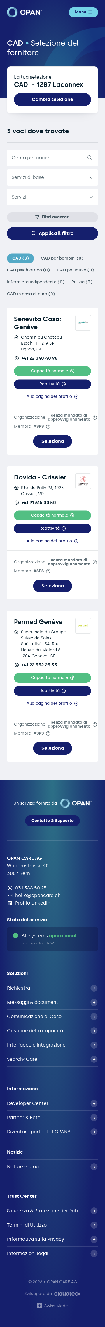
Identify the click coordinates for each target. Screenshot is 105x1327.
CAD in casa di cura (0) (31, 294)
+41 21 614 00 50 (39, 502)
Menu (80, 12)
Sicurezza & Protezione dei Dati (42, 1210)
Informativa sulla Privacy (35, 1239)
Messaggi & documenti (33, 1002)
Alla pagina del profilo (49, 397)
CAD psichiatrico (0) (28, 270)
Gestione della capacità (35, 1030)
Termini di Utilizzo (27, 1225)
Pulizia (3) (81, 282)
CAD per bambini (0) (62, 258)
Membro (29, 426)
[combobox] (52, 197)
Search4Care (22, 1059)
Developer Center (27, 1103)
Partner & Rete (24, 1117)
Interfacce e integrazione (36, 1045)
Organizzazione (52, 417)
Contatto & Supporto (52, 820)
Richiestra (18, 988)
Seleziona (52, 441)
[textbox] (48, 197)
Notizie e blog (23, 1166)
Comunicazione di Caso (34, 1016)
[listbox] (52, 177)
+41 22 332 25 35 (39, 665)
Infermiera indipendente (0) (35, 282)
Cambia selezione (52, 99)
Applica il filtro (56, 233)
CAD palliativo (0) (75, 270)
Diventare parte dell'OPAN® (38, 1131)
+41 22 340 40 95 (40, 358)
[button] (52, 371)
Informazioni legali (28, 1253)
